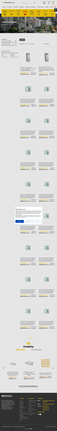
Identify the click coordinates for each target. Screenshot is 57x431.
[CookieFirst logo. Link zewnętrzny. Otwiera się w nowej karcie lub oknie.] (15, 208)
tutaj (25, 217)
